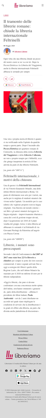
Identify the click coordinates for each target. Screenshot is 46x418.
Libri (6, 15)
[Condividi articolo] (6, 79)
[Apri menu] (42, 5)
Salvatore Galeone (21, 51)
